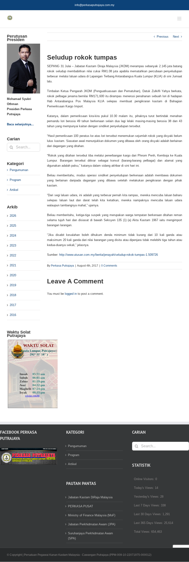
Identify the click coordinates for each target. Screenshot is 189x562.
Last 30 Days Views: (148, 514)
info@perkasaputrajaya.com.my (94, 5)
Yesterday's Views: (147, 496)
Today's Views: (144, 488)
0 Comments (109, 265)
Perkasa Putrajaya (62, 265)
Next (176, 36)
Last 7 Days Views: (147, 505)
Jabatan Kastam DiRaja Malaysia (90, 497)
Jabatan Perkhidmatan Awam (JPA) (91, 524)
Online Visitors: (144, 479)
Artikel (14, 190)
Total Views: (142, 531)
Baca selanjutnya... (20, 124)
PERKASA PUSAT (80, 506)
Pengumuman (19, 170)
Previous (162, 36)
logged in (71, 293)
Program (15, 180)
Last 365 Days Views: (149, 523)
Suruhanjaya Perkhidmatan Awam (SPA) (90, 536)
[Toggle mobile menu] (179, 18)
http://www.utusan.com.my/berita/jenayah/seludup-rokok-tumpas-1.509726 (108, 254)
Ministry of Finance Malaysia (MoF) (91, 515)
